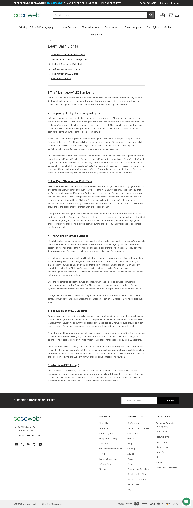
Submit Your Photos (136, 479)
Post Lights (152, 27)
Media (130, 458)
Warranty (103, 443)
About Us (103, 423)
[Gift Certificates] (163, 15)
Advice (130, 453)
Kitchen (168, 27)
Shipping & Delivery (108, 438)
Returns (103, 453)
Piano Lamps (132, 27)
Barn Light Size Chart (137, 474)
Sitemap (103, 469)
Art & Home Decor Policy (110, 448)
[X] (22, 444)
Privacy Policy (105, 464)
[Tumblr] (34, 444)
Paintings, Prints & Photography (35, 27)
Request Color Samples (138, 428)
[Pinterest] (28, 444)
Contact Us (104, 428)
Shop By (95, 34)
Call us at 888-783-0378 (29, 435)
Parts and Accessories (166, 467)
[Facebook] (16, 444)
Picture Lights (89, 27)
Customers (132, 433)
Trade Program (106, 433)
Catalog (131, 448)
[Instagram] (40, 444)
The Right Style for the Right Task (67, 64)
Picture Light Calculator (138, 469)
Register (175, 3)
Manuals (131, 464)
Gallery (130, 438)
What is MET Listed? (61, 78)
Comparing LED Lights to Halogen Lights (70, 59)
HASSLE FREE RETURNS (78, 3)
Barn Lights (111, 27)
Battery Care (133, 484)
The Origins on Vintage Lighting (65, 68)
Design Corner (134, 423)
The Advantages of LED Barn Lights (68, 54)
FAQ (129, 489)
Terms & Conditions (108, 458)
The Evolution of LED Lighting (65, 73)
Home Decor (67, 27)
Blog (129, 443)
